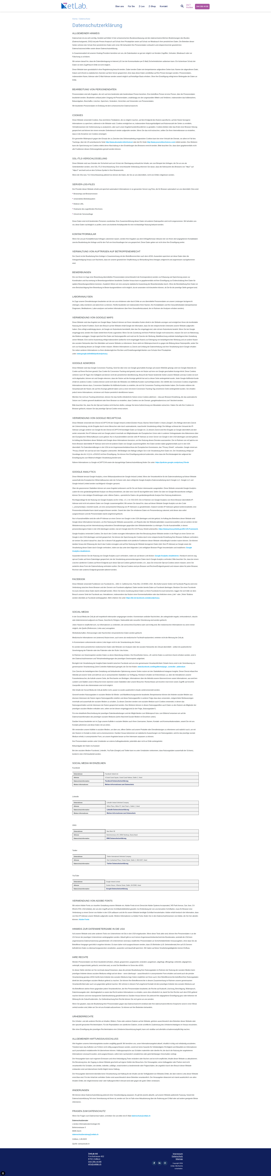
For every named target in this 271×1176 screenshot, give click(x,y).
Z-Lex (142, 6)
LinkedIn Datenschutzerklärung (118, 810)
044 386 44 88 (202, 6)
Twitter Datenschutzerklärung (117, 863)
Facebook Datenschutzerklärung (116, 781)
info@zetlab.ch (94, 1164)
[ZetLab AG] (74, 4)
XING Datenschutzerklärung (116, 838)
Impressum (178, 1154)
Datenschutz (177, 1156)
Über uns (119, 6)
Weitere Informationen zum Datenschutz (119, 784)
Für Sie (131, 6)
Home (74, 18)
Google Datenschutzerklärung (117, 889)
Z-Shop (152, 6)
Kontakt (164, 6)
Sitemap (179, 1159)
